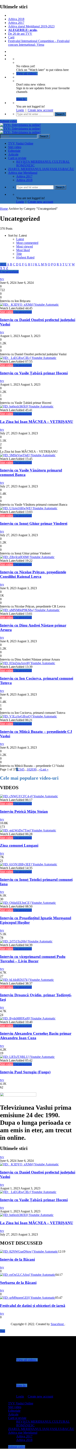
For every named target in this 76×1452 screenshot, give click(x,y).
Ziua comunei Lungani (19, 845)
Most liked (23, 250)
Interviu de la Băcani (17, 1259)
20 (31, 769)
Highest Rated (25, 257)
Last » (44, 769)
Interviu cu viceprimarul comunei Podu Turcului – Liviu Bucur (32, 958)
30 (34, 769)
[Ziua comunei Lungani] (28, 830)
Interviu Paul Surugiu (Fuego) (25, 1072)
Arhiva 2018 (16, 19)
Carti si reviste (17, 158)
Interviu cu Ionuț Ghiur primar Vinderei (33, 523)
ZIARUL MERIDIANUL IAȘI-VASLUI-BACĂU (41, 169)
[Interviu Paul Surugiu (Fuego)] (27, 1057)
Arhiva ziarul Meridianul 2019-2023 (31, 26)
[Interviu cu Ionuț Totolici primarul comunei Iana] (28, 864)
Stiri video (14, 147)
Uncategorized (9, 271)
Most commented (27, 243)
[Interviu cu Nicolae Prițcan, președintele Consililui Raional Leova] (27, 557)
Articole (13, 154)
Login (20, 110)
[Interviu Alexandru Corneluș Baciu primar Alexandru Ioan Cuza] (28, 1018)
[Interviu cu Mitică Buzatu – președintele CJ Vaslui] (28, 716)
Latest (20, 239)
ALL (3, 264)
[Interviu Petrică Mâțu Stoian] (29, 796)
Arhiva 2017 (16, 22)
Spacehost (57, 1324)
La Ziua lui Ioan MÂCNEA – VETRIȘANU (36, 422)
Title (19, 253)
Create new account (40, 110)
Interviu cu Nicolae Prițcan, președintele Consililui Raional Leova (33, 574)
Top (2, 1331)
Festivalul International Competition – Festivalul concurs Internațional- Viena (39, 42)
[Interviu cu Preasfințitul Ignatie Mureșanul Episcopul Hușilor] (28, 902)
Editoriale (14, 150)
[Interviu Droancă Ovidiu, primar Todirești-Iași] (27, 979)
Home (4, 208)
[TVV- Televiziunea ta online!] (20, 128)
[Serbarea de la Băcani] (27, 1274)
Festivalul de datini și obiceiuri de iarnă (32, 1305)
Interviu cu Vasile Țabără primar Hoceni (34, 373)
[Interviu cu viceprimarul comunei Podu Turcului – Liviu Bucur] (26, 941)
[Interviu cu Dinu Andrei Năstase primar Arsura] (30, 610)
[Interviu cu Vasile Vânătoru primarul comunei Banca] (28, 455)
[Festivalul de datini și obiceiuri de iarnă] (27, 1297)
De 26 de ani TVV (20, 33)
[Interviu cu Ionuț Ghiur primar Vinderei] (28, 508)
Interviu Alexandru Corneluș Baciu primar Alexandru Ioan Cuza (35, 1035)
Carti (11, 37)
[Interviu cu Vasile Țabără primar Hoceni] (28, 358)
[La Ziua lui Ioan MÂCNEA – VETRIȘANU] (27, 406)
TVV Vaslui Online (20, 143)
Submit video (8, 121)
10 (28, 769)
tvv (2, 279)
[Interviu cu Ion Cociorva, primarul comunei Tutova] (27, 663)
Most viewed (24, 246)
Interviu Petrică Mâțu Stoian (24, 811)
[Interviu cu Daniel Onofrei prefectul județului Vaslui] (29, 304)
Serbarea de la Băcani (18, 1282)
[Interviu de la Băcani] (29, 1251)
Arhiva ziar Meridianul (22, 172)
